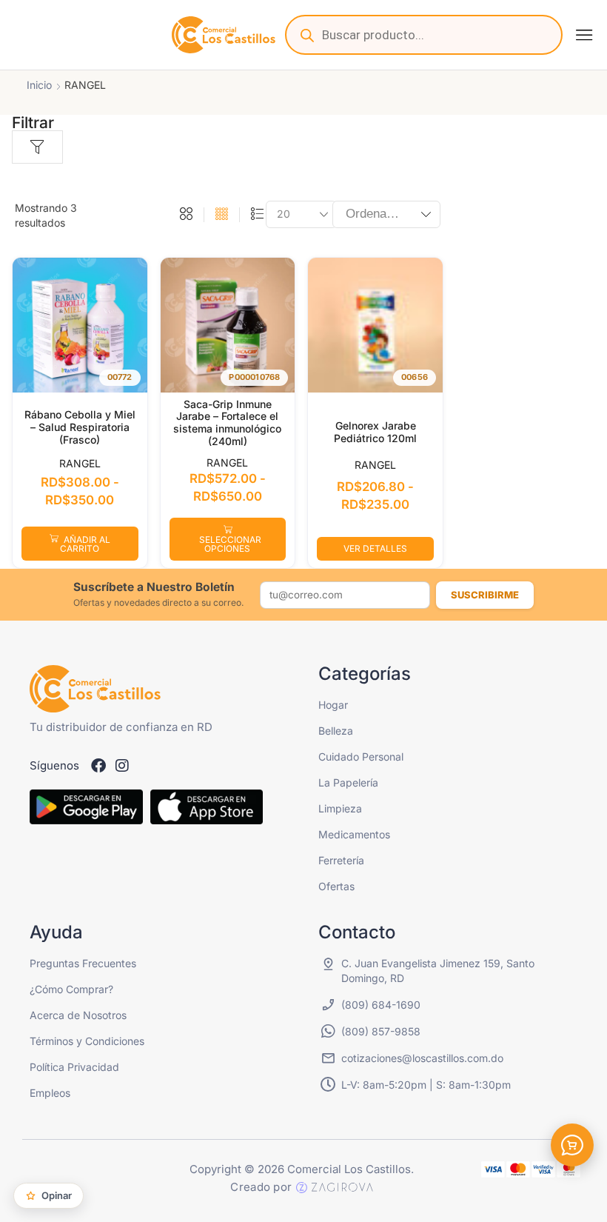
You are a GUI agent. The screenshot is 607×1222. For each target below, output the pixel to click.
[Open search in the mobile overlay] (424, 34)
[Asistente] (572, 1144)
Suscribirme (485, 595)
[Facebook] (98, 766)
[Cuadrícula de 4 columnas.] (221, 215)
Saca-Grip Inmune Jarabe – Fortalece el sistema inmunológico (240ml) (227, 422)
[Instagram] (122, 766)
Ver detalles (375, 548)
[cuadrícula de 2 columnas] (186, 215)
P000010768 (254, 377)
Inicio (39, 85)
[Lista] (257, 215)
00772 (120, 377)
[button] (584, 35)
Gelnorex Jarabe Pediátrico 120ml (375, 431)
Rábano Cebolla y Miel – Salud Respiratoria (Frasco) (79, 427)
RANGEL (80, 463)
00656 (414, 377)
